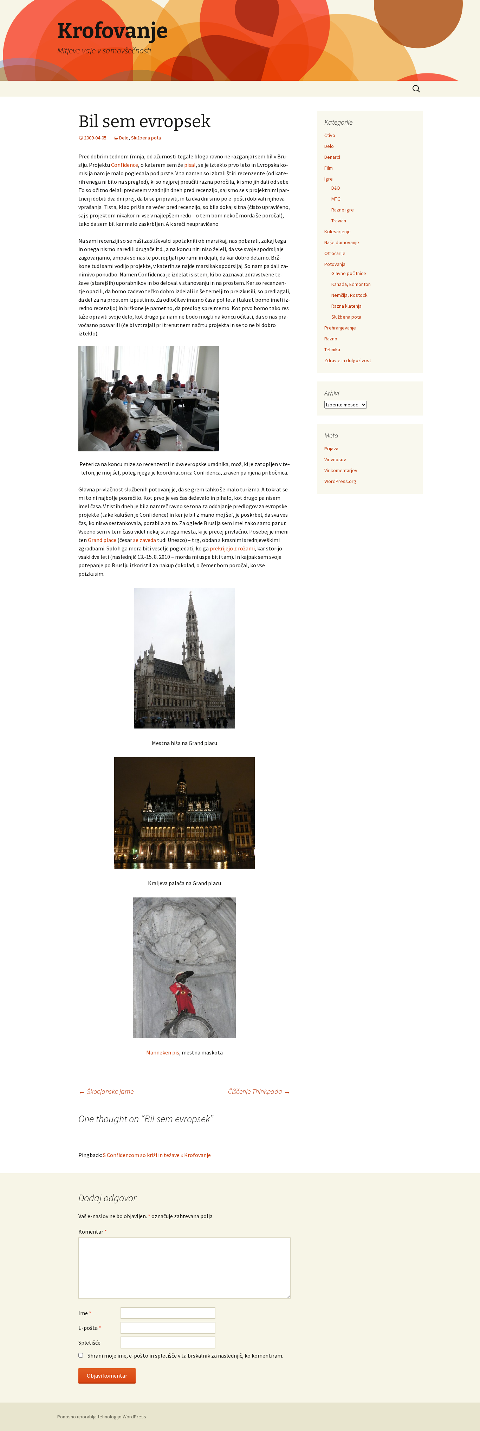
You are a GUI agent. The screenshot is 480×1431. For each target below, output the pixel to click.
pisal (190, 164)
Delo (124, 138)
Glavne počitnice (348, 273)
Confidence (124, 164)
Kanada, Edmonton (351, 284)
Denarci (332, 157)
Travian (338, 220)
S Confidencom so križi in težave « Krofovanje (157, 1154)
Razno (330, 338)
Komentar (92, 1231)
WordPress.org (340, 481)
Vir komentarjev (340, 470)
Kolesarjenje (337, 231)
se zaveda (144, 539)
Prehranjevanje (340, 328)
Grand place (102, 539)
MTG (335, 199)
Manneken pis (162, 1052)
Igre (328, 179)
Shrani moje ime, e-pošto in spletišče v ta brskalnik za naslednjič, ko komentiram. (185, 1355)
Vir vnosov (335, 459)
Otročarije (334, 253)
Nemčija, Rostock (349, 295)
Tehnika (332, 349)
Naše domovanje (341, 242)
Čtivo (329, 135)
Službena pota (146, 138)
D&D (335, 188)
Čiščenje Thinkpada (259, 1091)
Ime (84, 1312)
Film (328, 168)
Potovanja (334, 264)
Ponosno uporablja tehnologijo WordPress (101, 1416)
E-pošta (89, 1327)
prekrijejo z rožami (232, 548)
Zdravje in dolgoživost (347, 360)
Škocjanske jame (106, 1091)
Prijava (331, 448)
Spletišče (89, 1342)
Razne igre (342, 210)
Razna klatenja (346, 306)
